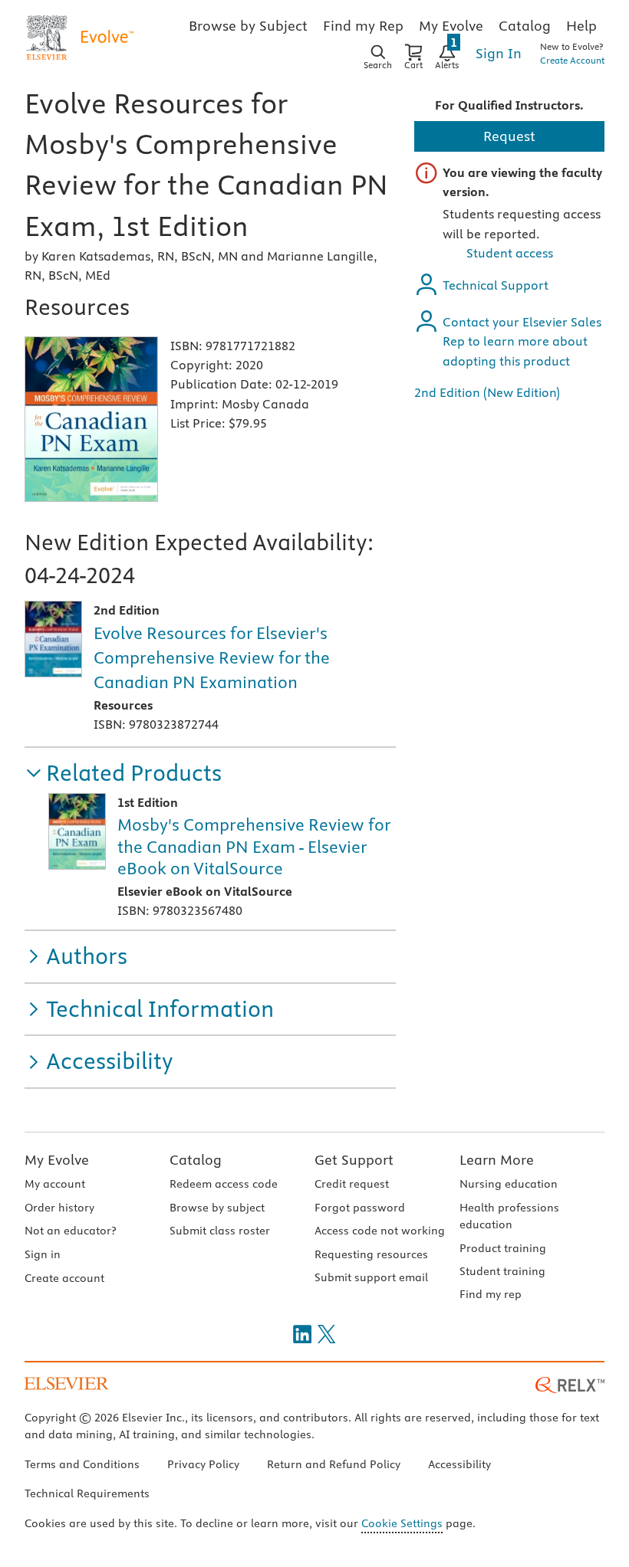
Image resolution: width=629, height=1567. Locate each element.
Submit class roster (220, 1231)
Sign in (43, 1254)
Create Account (572, 60)
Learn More (496, 1160)
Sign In (499, 53)
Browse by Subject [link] (248, 25)
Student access (509, 253)
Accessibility (459, 1464)
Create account (64, 1278)
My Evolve (57, 1160)
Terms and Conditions (82, 1464)
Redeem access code (224, 1184)
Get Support (354, 1160)
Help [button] (581, 25)
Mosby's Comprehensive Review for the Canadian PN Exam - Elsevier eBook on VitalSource (254, 847)
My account (55, 1184)
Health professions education (509, 1216)
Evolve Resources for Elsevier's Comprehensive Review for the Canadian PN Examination (212, 657)
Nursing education (508, 1184)
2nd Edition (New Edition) (487, 392)
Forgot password (359, 1208)
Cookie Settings (402, 1523)
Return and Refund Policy (333, 1464)
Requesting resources (371, 1254)
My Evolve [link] (451, 25)
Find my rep (490, 1294)
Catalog (196, 1160)
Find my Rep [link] (363, 25)
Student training (502, 1271)
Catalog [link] (525, 25)
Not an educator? (70, 1231)
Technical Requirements (87, 1493)
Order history (59, 1208)
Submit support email (371, 1277)
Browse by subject (217, 1208)
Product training (502, 1248)
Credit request (351, 1184)
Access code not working (379, 1231)
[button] (123, 773)
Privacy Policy (203, 1464)
